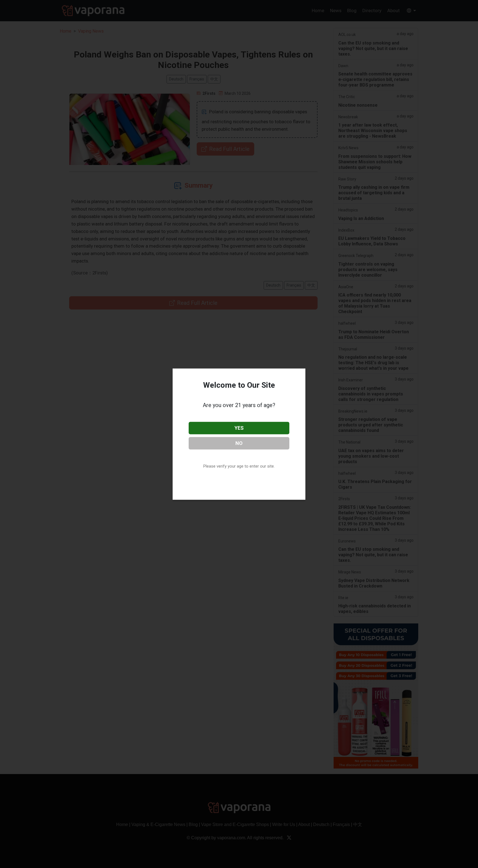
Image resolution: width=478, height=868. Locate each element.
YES (239, 428)
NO (239, 443)
